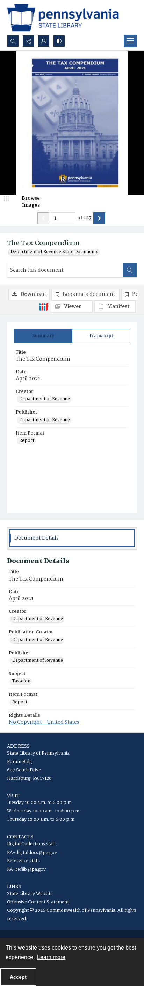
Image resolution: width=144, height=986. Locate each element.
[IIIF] (43, 306)
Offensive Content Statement (38, 902)
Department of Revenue (44, 399)
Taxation (21, 681)
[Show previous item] (43, 218)
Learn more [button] (51, 957)
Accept (18, 977)
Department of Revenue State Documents (54, 252)
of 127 (84, 218)
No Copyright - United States (44, 722)
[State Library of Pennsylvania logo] (63, 18)
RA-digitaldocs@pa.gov (32, 852)
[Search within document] (130, 270)
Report (26, 440)
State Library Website (30, 893)
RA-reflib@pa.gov (26, 869)
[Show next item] (99, 218)
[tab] (43, 336)
